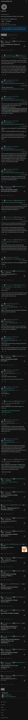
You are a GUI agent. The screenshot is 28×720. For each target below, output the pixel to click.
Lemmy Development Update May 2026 (9, 307)
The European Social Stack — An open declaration (11, 287)
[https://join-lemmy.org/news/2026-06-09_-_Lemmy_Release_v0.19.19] (24, 276)
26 (2, 671)
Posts (15, 34)
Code (2, 715)
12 (2, 606)
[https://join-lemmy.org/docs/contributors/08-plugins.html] (24, 576)
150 (3, 487)
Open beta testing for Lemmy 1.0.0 (8, 373)
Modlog (3, 704)
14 (2, 195)
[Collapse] (2, 55)
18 (2, 553)
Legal (2, 707)
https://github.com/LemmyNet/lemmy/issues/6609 (12, 88)
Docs (2, 712)
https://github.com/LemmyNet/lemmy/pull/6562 (12, 379)
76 (2, 645)
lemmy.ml (19, 326)
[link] (5, 50)
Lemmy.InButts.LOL (6, 1)
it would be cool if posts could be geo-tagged (10, 403)
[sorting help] (13, 38)
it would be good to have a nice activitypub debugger (12, 202)
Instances (3, 709)
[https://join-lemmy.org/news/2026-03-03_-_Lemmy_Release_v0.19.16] (24, 563)
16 (2, 592)
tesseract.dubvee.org (7, 67)
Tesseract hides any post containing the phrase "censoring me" (13, 56)
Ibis (8, 19)
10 (2, 50)
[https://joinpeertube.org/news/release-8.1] (24, 549)
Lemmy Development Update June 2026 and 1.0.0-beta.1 (12, 83)
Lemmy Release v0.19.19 (20, 259)
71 (2, 632)
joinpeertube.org (4, 548)
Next (3, 689)
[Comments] (24, 46)
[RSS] (15, 38)
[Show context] (2, 59)
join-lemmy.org (3, 275)
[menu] (26, 1)
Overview (4, 34)
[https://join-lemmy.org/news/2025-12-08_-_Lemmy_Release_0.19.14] (24, 680)
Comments (10, 34)
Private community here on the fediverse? (9, 241)
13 (2, 365)
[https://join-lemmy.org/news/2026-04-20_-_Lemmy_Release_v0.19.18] (24, 523)
